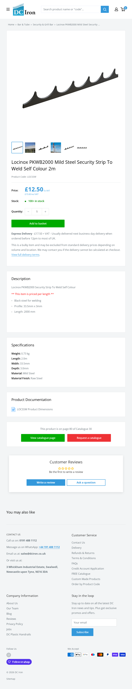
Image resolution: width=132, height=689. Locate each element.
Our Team (12, 608)
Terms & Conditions (84, 558)
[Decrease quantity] (28, 211)
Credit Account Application (88, 568)
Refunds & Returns (83, 553)
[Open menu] (8, 9)
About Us (12, 603)
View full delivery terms (25, 254)
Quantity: (17, 211)
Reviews (11, 619)
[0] (123, 9)
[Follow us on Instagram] (8, 655)
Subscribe (82, 632)
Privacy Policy (14, 624)
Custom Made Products (86, 579)
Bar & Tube (24, 24)
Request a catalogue (89, 438)
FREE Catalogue (81, 573)
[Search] (105, 9)
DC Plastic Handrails (18, 634)
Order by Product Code (86, 584)
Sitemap (10, 678)
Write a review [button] (46, 482)
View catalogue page (42, 438)
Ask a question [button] (86, 482)
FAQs (75, 563)
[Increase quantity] (45, 211)
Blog (9, 613)
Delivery (76, 547)
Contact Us (78, 542)
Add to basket (38, 223)
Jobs (9, 629)
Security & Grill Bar (43, 24)
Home (11, 24)
